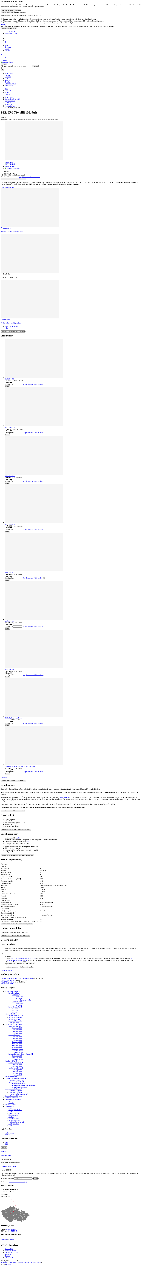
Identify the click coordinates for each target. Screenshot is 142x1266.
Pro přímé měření (14, 993)
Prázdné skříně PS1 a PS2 (16, 1015)
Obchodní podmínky (11, 1250)
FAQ (6, 78)
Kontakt (7, 82)
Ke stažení (8, 47)
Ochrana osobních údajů (24, 1262)
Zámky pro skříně (14, 1022)
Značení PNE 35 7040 (11, 1252)
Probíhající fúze (6, 1155)
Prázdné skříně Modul (15, 1021)
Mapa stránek (37, 1262)
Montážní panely (14, 1113)
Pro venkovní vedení (15, 1026)
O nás (6, 45)
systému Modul (64, 797)
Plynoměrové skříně (11, 1077)
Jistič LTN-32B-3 (10, 427)
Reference (8, 1254)
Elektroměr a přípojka (15, 1090)
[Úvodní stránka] (7, 62)
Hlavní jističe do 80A (15, 1110)
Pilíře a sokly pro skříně (12, 1099)
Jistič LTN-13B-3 (10, 621)
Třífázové (15, 995)
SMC (28, 841)
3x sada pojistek (17, 1031)
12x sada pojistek (17, 1050)
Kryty (10, 1111)
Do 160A (15, 1009)
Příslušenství (9, 1106)
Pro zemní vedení (14, 1035)
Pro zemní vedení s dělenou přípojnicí (20, 1054)
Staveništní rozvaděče (11, 1097)
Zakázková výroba (10, 84)
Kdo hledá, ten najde (7, 66)
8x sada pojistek (17, 1045)
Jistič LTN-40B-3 (10, 379)
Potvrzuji (3, 24)
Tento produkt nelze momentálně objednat (13, 179)
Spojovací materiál (14, 1120)
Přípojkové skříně (10, 1061)
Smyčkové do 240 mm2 (16, 1068)
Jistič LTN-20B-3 (10, 524)
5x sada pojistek (17, 1042)
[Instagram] (5, 42)
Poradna (7, 75)
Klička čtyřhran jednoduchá (13, 718)
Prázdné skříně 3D (14, 1019)
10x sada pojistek (17, 1049)
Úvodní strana (9, 73)
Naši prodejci (9, 1249)
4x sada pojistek (17, 1033)
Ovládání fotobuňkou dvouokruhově (23, 1085)
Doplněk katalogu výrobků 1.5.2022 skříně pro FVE (17, 978)
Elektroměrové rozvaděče (13, 991)
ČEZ (6, 1144)
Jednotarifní (19, 996)
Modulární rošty (13, 1115)
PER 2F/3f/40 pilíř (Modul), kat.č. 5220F (23, 958)
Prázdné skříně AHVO (15, 1017)
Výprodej (7, 1135)
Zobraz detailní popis (7, 187)
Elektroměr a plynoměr (16, 1092)
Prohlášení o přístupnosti (8, 1262)
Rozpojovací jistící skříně (12, 1024)
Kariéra (7, 49)
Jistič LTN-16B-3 (10, 572)
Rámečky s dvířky (10, 1104)
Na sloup (11, 1117)
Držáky (11, 1108)
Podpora (7, 50)
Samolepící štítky (14, 1118)
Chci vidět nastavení (7, 10)
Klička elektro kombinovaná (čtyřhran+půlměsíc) (20, 766)
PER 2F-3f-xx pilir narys (8, 980)
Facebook (4, 1239)
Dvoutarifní (20, 998)
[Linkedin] (10, 1239)
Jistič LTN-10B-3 (10, 669)
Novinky (7, 80)
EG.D (6, 1142)
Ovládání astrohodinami (19, 1087)
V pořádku (18, 10)
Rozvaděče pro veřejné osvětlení (15, 1078)
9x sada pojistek (17, 1047)
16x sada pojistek (17, 1052)
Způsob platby (9, 1257)
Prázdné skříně (9, 1014)
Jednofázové (16, 1002)
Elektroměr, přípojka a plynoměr (18, 1094)
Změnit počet (5, 177)
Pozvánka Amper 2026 (8, 1166)
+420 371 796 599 (12, 1231)
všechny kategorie (6, 984)
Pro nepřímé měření (15, 1007)
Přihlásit (35, 1178)
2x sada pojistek (17, 1029)
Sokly (10, 1101)
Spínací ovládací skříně (16, 1082)
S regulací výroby (25, 1000)
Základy (11, 1103)
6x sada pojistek (17, 1043)
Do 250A (15, 1010)
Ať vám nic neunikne (7, 1178)
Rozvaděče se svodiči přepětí (13, 1096)
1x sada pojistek (17, 1028)
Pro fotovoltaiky (9, 1133)
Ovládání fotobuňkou (18, 1083)
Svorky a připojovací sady (16, 1122)
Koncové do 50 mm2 (15, 1063)
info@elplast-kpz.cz (12, 1229)
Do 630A (15, 1012)
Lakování (11, 1125)
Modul (18, 838)
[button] (1, 54)
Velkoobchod (9, 85)
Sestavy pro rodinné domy (13, 1089)
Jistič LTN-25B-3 (10, 476)
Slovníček (8, 77)
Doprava (7, 1256)
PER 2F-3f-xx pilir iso (7, 982)
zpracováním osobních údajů (18, 1182)
